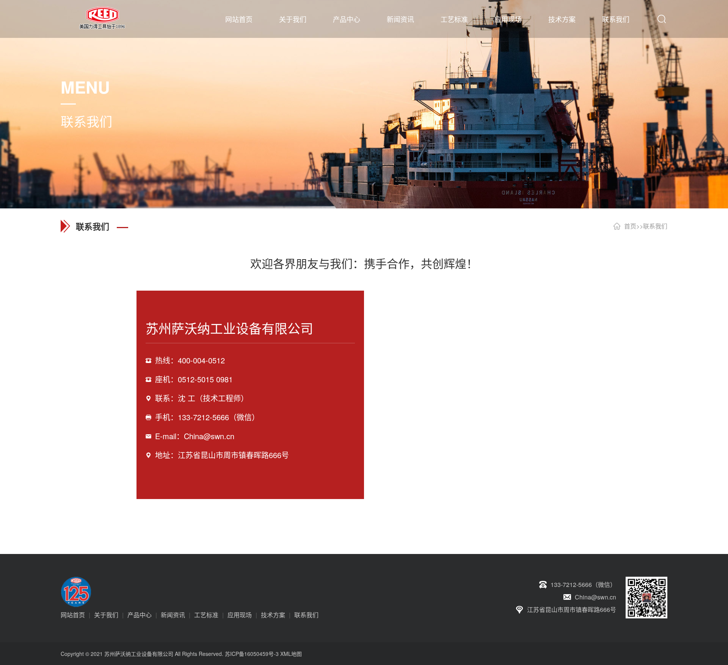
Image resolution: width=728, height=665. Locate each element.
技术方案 (562, 19)
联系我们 (615, 19)
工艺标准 (454, 19)
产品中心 (346, 19)
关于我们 (292, 19)
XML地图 (291, 653)
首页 (630, 226)
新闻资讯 (400, 19)
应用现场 (508, 19)
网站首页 (239, 19)
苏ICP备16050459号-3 (252, 653)
